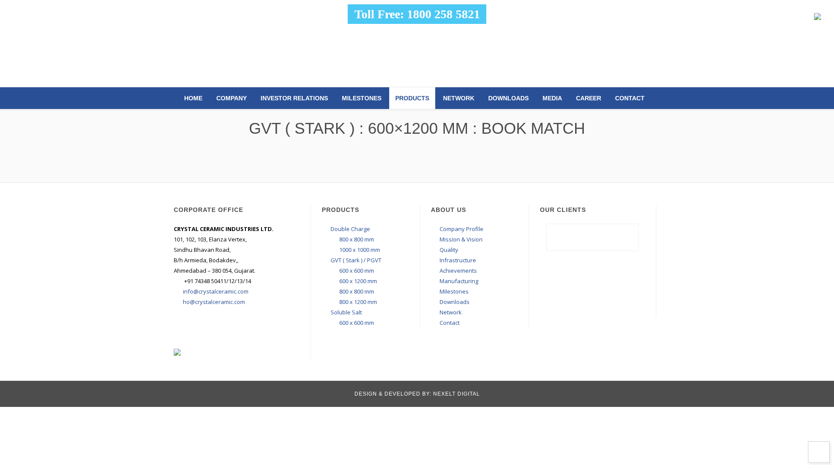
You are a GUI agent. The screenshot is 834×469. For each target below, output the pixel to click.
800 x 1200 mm (358, 302)
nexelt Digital (455, 394)
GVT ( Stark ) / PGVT (356, 260)
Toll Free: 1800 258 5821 (417, 14)
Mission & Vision (461, 239)
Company (231, 98)
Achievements (458, 270)
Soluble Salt (346, 312)
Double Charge (350, 229)
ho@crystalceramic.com (214, 302)
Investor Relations (294, 98)
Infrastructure (458, 260)
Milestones (361, 98)
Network (458, 98)
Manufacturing (459, 281)
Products (412, 98)
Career (588, 98)
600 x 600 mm (356, 270)
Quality (449, 250)
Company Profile (461, 229)
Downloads (508, 98)
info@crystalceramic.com (215, 291)
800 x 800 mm (356, 239)
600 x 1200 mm (358, 281)
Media (552, 98)
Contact (630, 98)
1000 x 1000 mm (359, 250)
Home (193, 98)
